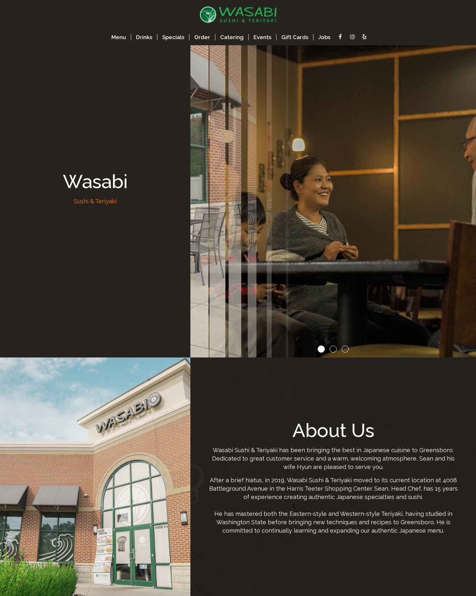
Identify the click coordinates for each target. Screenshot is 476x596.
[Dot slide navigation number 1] (321, 349)
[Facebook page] (340, 37)
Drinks (144, 37)
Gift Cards (294, 37)
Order (202, 37)
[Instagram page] (352, 37)
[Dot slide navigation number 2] (333, 349)
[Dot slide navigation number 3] (345, 349)
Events (262, 37)
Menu (118, 37)
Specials (173, 37)
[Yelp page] (364, 37)
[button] (471, 352)
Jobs (324, 37)
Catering (232, 37)
